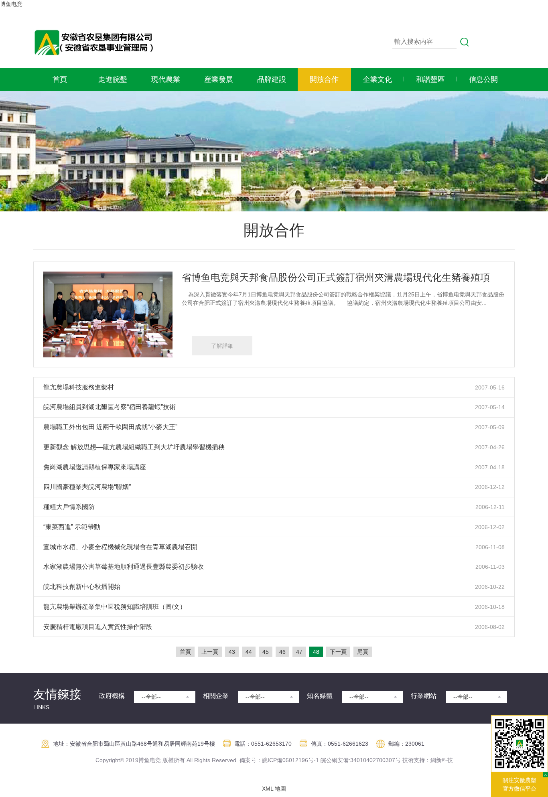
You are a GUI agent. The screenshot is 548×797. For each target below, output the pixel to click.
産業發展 (218, 79)
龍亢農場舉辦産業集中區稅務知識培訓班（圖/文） (114, 606)
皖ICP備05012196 (285, 760)
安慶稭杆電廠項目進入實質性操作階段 (97, 626)
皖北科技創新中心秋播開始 (81, 586)
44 (249, 652)
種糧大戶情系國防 (69, 506)
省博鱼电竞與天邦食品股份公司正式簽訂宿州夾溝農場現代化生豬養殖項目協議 (350, 277)
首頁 (60, 79)
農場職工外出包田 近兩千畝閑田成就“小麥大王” (110, 427)
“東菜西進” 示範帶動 (71, 526)
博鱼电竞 (11, 4)
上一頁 (209, 652)
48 (316, 652)
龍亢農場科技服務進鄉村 (78, 387)
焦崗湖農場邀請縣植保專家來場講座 (94, 467)
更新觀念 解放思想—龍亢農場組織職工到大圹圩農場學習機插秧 (134, 447)
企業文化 (377, 79)
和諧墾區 (430, 79)
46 (282, 652)
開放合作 (324, 79)
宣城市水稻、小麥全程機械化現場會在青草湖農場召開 (120, 547)
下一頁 (338, 652)
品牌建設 (271, 79)
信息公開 (483, 79)
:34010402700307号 (375, 760)
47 (299, 652)
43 (232, 652)
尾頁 (362, 652)
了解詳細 (222, 346)
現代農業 (165, 79)
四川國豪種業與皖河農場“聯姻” (87, 486)
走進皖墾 (112, 79)
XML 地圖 (274, 788)
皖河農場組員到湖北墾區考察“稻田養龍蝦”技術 (109, 407)
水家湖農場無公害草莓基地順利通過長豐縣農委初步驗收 (123, 566)
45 (265, 652)
